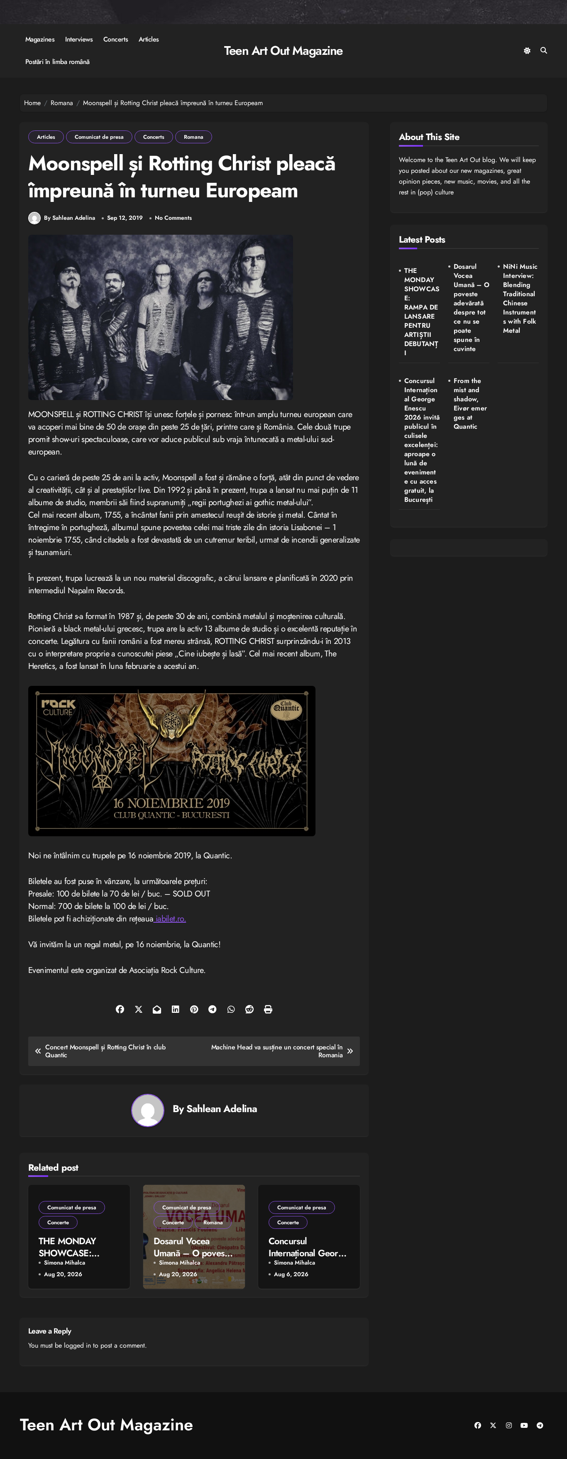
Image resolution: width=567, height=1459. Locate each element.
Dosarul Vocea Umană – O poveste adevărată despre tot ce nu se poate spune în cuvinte (471, 308)
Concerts (115, 39)
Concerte (58, 1222)
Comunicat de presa (99, 137)
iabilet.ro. (169, 919)
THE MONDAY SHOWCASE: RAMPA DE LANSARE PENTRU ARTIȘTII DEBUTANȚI (422, 312)
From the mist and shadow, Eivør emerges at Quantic (470, 403)
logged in (77, 1345)
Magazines (40, 39)
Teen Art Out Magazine (283, 50)
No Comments (173, 218)
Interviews (79, 39)
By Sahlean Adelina (69, 218)
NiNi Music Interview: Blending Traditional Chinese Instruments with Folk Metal (520, 298)
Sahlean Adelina (221, 1108)
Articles (149, 39)
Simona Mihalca (64, 1263)
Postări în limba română (57, 61)
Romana (193, 137)
